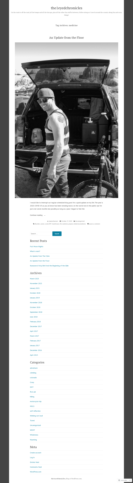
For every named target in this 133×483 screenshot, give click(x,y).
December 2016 (36, 350)
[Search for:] (41, 233)
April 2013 (34, 355)
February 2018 (35, 321)
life (61, 224)
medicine (65, 224)
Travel (32, 420)
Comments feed (36, 467)
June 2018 (33, 317)
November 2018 (36, 302)
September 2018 (36, 312)
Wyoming (33, 440)
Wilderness (34, 435)
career (42, 224)
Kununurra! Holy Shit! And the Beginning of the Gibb (49, 266)
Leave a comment (94, 224)
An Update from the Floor (66, 38)
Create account (35, 453)
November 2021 (36, 283)
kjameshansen (53, 221)
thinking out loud (36, 416)
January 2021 (35, 288)
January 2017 (35, 345)
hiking (32, 397)
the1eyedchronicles (66, 7)
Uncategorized (80, 221)
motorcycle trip (35, 401)
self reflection (35, 411)
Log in (32, 457)
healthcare (55, 224)
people (70, 224)
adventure (33, 368)
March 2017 (34, 336)
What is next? (35, 251)
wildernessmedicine (79, 224)
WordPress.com (35, 472)
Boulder (37, 224)
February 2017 (35, 341)
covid (46, 224)
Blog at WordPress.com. (74, 479)
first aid (33, 392)
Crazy (32, 382)
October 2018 (35, 307)
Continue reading (36, 215)
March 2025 (34, 279)
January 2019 (35, 298)
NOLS (32, 406)
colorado (33, 377)
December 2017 (36, 326)
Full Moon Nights (36, 246)
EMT (50, 224)
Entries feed (34, 462)
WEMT (32, 430)
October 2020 (35, 293)
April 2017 (34, 331)
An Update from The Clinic (40, 256)
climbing (33, 373)
